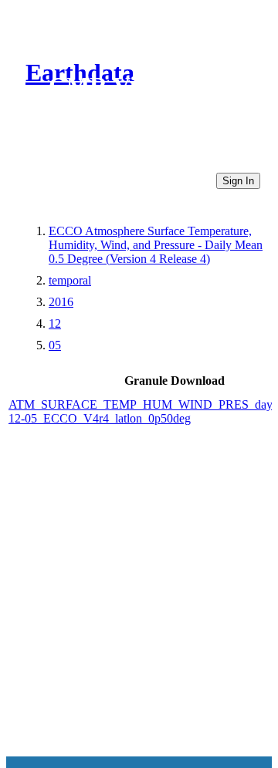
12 (55, 323)
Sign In (238, 181)
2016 (61, 301)
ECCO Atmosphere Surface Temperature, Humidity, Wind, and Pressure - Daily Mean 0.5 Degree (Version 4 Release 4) (156, 244)
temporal (70, 280)
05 (55, 345)
